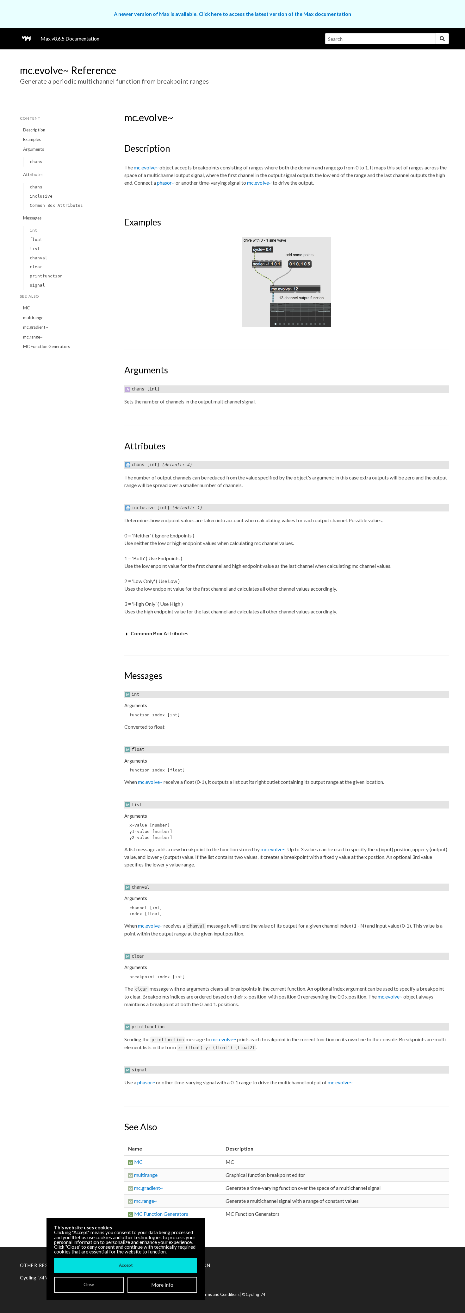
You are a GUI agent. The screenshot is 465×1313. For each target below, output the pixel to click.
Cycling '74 (255, 1294)
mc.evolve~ (146, 167)
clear (36, 266)
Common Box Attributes (56, 205)
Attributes (33, 174)
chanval (38, 258)
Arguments (33, 149)
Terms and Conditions (219, 1294)
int (33, 230)
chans (36, 161)
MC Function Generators (46, 346)
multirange (33, 317)
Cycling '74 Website (42, 1277)
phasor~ (166, 183)
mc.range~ (33, 336)
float (36, 239)
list (35, 248)
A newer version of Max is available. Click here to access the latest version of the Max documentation (232, 14)
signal (37, 285)
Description (34, 129)
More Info (162, 1285)
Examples (32, 139)
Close (89, 1284)
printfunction (46, 276)
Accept (126, 1265)
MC (26, 307)
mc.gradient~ (35, 327)
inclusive (41, 196)
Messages (32, 217)
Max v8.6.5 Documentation (69, 38)
